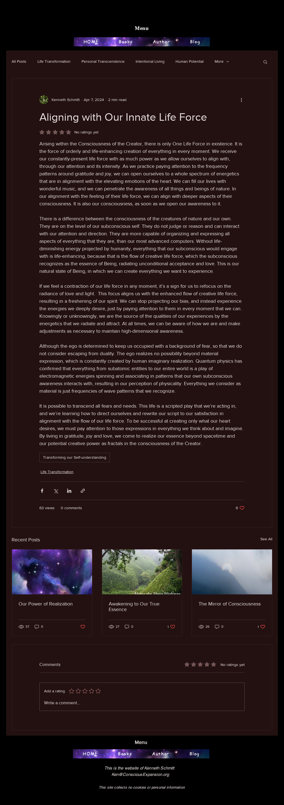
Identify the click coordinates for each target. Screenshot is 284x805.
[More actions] (241, 99)
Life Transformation (53, 61)
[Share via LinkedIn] (69, 490)
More (219, 61)
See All (266, 539)
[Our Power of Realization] (52, 571)
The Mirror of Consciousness (230, 604)
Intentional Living (150, 61)
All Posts (19, 61)
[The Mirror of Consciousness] (232, 571)
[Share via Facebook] (42, 490)
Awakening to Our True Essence (134, 606)
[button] (265, 61)
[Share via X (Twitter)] (55, 490)
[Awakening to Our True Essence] (142, 571)
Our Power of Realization (46, 604)
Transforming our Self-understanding (74, 457)
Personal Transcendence (103, 61)
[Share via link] (82, 490)
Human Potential (190, 61)
